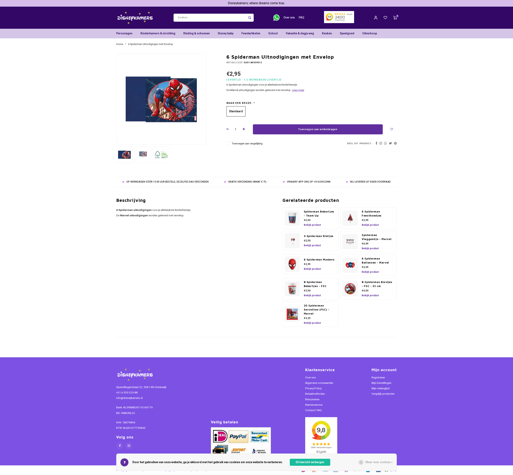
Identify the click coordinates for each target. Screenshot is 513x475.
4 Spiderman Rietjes (319, 236)
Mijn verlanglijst (381, 388)
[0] (395, 18)
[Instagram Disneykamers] (128, 445)
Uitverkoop (369, 33)
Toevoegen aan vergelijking (247, 143)
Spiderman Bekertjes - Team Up (319, 213)
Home (119, 44)
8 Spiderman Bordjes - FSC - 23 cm (377, 284)
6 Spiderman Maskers (319, 259)
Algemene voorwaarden (319, 383)
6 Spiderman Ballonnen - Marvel (375, 260)
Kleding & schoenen (196, 33)
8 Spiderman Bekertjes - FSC (315, 284)
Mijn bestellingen (381, 383)
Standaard (236, 111)
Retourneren (312, 399)
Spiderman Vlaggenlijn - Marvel (376, 237)
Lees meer (298, 90)
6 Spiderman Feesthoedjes (372, 213)
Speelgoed (347, 33)
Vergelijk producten (383, 394)
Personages (124, 33)
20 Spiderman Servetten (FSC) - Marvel (316, 309)
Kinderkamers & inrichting (157, 33)
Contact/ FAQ (313, 410)
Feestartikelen (250, 33)
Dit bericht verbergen (310, 462)
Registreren (378, 378)
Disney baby (225, 33)
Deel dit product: (359, 143)
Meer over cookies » (379, 462)
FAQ (301, 17)
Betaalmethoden (315, 394)
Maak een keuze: (240, 103)
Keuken (327, 33)
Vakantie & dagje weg (300, 33)
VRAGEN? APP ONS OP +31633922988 (308, 182)
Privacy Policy (313, 388)
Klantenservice (313, 405)
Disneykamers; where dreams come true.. (256, 3)
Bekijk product (312, 225)
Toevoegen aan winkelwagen (317, 129)
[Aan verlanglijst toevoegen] (392, 129)
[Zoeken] (250, 18)
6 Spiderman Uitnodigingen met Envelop (150, 44)
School (273, 33)
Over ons (289, 17)
